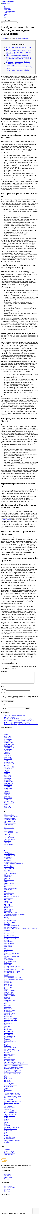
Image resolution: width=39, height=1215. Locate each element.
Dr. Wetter (7, 1189)
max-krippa (7, 1002)
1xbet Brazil (7, 841)
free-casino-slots (9, 943)
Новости (7, 1125)
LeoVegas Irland (9, 994)
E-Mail (3, 689)
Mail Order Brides (9, 1000)
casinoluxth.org (8, 898)
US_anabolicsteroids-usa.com (12, 1101)
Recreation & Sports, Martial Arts (13, 1062)
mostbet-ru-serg (8, 1023)
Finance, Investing (9, 935)
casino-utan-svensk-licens (11, 896)
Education (7, 924)
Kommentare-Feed (9, 1153)
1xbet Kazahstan (9, 844)
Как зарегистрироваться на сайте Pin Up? (18, 50)
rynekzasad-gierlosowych (11, 1068)
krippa (6, 989)
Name (3, 686)
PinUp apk (7, 1046)
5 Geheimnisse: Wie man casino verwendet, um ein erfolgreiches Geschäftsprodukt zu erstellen (19, 721)
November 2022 (9, 763)
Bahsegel (7, 878)
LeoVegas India (8, 992)
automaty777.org (9, 867)
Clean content (8, 907)
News (17, 38)
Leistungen (7, 9)
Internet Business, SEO (11, 972)
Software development (10, 1085)
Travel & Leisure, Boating (11, 1093)
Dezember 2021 (9, 781)
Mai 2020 (7, 804)
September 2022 (9, 767)
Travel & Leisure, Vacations (12, 1094)
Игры (6, 1121)
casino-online (8, 894)
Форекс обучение (9, 1138)
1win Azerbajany (9, 831)
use (5, 1104)
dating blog (7, 919)
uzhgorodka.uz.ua (9, 1107)
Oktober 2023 (8, 746)
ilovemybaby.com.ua (10, 961)
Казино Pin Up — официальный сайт (17, 70)
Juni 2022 (7, 772)
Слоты (6, 1134)
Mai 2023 (7, 754)
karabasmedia (8, 984)
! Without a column (9, 821)
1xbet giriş (7, 842)
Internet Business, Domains (12, 966)
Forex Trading (8, 942)
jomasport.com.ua (9, 982)
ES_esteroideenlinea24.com (12, 925)
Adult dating (8, 857)
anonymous (7, 860)
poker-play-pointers (10, 1054)
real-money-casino (9, 1059)
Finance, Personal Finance (11, 937)
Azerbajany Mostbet (10, 873)
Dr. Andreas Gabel (9, 1188)
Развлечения (8, 1130)
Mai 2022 (7, 773)
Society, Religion (9, 1083)
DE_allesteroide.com (10, 920)
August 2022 (8, 768)
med (5, 1003)
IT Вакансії (7, 974)
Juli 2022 (7, 770)
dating (6, 917)
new (5, 1025)
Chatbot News (8, 906)
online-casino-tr (8, 1033)
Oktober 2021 (8, 785)
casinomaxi (7, 899)
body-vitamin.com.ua (10, 888)
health (6, 951)
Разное (6, 1132)
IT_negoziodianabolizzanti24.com (14, 979)
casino (6, 891)
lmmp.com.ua (8, 998)
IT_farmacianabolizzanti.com (12, 977)
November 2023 (9, 744)
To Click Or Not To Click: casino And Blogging (18, 719)
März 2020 (7, 807)
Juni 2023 (7, 752)
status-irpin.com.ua (9, 1086)
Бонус (6, 1117)
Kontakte (7, 1179)
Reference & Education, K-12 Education (16, 1064)
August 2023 (8, 749)
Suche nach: (4, 708)
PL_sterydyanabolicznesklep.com (14, 1051)
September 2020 (9, 803)
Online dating (8, 1029)
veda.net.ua (7, 1109)
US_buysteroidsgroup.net (11, 1103)
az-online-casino (9, 872)
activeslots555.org (9, 854)
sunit (4, 38)
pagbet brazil (8, 1038)
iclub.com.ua (8, 958)
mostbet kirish (8, 1016)
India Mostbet (8, 963)
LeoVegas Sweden (9, 995)
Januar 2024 (7, 741)
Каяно (6, 1124)
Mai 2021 (7, 793)
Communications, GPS (11, 912)
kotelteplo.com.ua (9, 987)
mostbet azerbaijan (9, 1010)
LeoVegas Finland (9, 990)
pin (5, 1042)
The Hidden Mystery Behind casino (14, 715)
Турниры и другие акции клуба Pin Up (18, 62)
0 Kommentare (24, 38)
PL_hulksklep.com (9, 1049)
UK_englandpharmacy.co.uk (12, 1096)
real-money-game (9, 1060)
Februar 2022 (8, 778)
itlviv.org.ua (7, 981)
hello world (7, 955)
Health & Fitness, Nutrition (12, 953)
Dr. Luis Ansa (8, 1186)
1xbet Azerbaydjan (9, 839)
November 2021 (9, 783)
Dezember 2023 (9, 742)
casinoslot (7, 904)
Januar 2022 (7, 780)
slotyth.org (7, 1080)
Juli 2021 (7, 790)
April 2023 (7, 755)
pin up (6, 1044)
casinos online (8, 902)
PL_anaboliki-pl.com (10, 1047)
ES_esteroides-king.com (11, 927)
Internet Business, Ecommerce (13, 968)
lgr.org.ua (7, 997)
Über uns (7, 8)
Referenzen (7, 14)
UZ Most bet (8, 1106)
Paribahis (7, 1039)
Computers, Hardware (10, 915)
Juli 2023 (7, 750)
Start (5, 6)
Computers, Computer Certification (14, 914)
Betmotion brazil (9, 880)
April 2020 (7, 806)
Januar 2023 (7, 760)
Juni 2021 (7, 791)
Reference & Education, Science (13, 1067)
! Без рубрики (8, 824)
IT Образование (9, 976)
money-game (8, 1005)
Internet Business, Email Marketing (14, 969)
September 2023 (9, 747)
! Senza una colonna (10, 819)
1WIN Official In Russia (11, 832)
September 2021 (9, 786)
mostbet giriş (8, 1011)
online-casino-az (9, 1031)
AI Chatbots (7, 859)
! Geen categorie (9, 815)
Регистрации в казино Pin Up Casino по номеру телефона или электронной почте (18, 56)
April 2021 (7, 794)
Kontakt (6, 16)
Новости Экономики (10, 1129)
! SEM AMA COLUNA (11, 816)
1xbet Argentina (9, 836)
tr (4, 1091)
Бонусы (6, 1119)
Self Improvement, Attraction (12, 1070)
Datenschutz (7, 1174)
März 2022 (7, 777)
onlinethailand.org (9, 1036)
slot (5, 1075)
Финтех (6, 1135)
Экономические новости (12, 1140)
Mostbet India (8, 1015)
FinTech (6, 940)
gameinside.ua (8, 950)
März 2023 (7, 757)
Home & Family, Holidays (12, 956)
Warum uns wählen (9, 11)
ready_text (7, 1057)
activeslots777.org (9, 855)
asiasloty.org (7, 865)
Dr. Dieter (7, 1191)
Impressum (7, 1175)
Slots (5, 1077)
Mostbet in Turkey (9, 1013)
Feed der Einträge (9, 1151)
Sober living (7, 1081)
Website (3, 693)
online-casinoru (8, 1034)
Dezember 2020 (9, 801)
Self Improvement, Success (12, 1073)
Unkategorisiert (8, 1099)
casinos (6, 901)
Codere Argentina (9, 909)
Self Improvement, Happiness (12, 1072)
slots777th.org (8, 1078)
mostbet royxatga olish (10, 1020)
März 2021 (7, 796)
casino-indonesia (9, 893)
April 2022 (7, 775)
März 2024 (7, 737)
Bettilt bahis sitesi (9, 883)
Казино (6, 1122)
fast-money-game (9, 932)
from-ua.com (8, 946)
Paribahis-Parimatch (10, 1041)
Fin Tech (6, 933)
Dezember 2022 (9, 762)
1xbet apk (7, 834)
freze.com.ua (8, 945)
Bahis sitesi (7, 876)
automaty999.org (9, 868)
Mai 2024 (7, 734)
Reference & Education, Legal (13, 1065)
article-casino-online (10, 862)
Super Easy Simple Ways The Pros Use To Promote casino (21, 724)
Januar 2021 (7, 799)
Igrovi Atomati (8, 959)
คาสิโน (6, 1142)
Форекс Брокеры (9, 1137)
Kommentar (4, 671)
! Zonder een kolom (10, 823)
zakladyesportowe (9, 1116)
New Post (7, 1026)
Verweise (7, 12)
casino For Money (9, 717)
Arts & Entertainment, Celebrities (13, 863)
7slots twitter (8, 852)
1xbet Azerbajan (9, 837)
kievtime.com (8, 985)
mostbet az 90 (8, 1008)
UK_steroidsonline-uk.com (12, 1098)
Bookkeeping (8, 889)
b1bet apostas (8, 875)
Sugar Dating (8, 1090)
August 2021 (8, 788)
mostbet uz (7, 1021)
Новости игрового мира (11, 1127)
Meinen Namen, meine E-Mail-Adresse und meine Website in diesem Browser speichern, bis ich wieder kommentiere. (19, 697)
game (5, 948)
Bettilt (6, 881)
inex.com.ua (7, 964)
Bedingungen (8, 1177)
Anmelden (7, 1149)
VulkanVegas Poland (10, 1114)
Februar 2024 (8, 739)
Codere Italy (7, 911)
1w (5, 829)
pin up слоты (7, 519)
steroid (6, 1088)
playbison (7, 1052)
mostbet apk (7, 1007)
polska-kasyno (8, 1055)
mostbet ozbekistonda (10, 1018)
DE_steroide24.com (10, 922)
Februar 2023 (8, 759)
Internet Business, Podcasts (12, 971)
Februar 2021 (8, 798)
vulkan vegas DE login (11, 1112)
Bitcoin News (8, 885)
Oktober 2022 (8, 765)
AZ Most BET (8, 870)
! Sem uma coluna (9, 818)
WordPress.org (8, 1154)
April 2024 (7, 736)
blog (5, 886)
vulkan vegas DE (9, 1111)
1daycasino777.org (9, 828)
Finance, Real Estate (10, 938)
